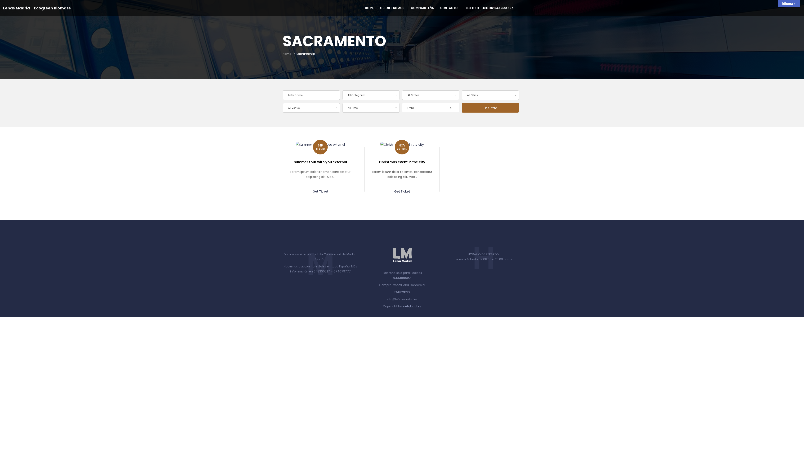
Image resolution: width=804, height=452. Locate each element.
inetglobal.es (412, 306)
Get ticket (320, 191)
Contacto (449, 8)
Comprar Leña (422, 8)
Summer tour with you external (320, 162)
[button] (371, 95)
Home (369, 8)
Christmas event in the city (402, 162)
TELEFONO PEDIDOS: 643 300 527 (488, 8)
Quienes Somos (392, 8)
